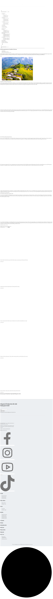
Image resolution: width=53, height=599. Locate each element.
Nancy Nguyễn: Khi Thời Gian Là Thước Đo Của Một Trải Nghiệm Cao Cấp (13, 320)
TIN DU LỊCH (5, 30)
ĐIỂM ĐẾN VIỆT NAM (6, 18)
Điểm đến (1, 512)
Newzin (19, 544)
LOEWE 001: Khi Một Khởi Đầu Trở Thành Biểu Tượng (9, 286)
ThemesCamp (31, 544)
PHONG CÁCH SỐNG (4, 27)
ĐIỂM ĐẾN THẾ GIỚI (6, 36)
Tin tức (1, 506)
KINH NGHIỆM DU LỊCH (5, 17)
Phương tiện (2, 532)
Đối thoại (1, 522)
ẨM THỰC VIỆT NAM (6, 22)
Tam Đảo (16, 82)
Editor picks (9, 52)
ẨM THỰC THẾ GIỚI (5, 24)
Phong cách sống (2, 529)
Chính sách (9, 412)
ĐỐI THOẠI (3, 40)
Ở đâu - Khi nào (2, 500)
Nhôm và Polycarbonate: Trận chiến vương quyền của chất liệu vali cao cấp (14, 356)
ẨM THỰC (3, 37)
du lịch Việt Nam (4, 52)
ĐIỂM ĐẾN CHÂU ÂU (5, 20)
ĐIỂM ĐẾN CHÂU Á (5, 19)
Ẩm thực (1, 493)
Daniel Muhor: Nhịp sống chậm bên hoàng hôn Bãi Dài (10, 390)
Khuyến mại (2, 527)
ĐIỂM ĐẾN (3, 33)
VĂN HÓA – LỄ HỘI (5, 15)
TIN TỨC (3, 29)
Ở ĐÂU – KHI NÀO (4, 26)
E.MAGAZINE (3, 25)
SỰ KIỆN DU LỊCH (5, 16)
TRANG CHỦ (3, 13)
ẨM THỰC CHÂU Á (5, 23)
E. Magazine (2, 520)
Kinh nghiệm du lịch (3, 525)
